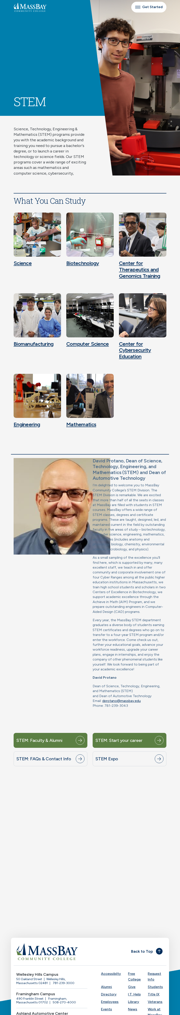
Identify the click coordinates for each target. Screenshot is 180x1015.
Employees (110, 1002)
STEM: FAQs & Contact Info (43, 758)
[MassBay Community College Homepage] (30, 7)
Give (131, 987)
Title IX (153, 994)
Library (133, 1002)
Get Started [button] (152, 7)
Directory (109, 994)
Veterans (155, 1002)
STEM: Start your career (118, 740)
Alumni (106, 987)
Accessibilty (111, 974)
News (132, 1009)
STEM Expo (106, 758)
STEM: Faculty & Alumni (39, 740)
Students (155, 987)
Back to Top (142, 951)
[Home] (52, 951)
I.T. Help (134, 994)
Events (106, 1009)
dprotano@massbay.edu (121, 701)
